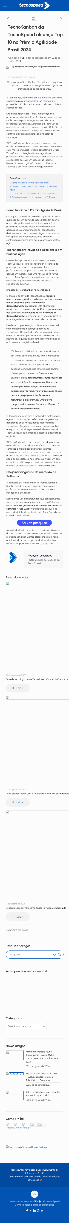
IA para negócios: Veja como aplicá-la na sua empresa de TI (37, 908)
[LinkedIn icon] (34, 1210)
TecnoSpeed (32, 1180)
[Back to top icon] (34, 1194)
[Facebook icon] (27, 1210)
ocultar (25, 178)
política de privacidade (42, 1204)
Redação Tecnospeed (36, 57)
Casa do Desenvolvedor (44, 1176)
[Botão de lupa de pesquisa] (59, 954)
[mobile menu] (5, 5)
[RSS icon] (42, 1210)
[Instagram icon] (38, 1210)
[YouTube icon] (31, 1210)
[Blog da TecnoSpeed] (34, 5)
